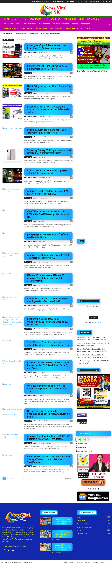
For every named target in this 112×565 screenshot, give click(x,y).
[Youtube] (110, 1)
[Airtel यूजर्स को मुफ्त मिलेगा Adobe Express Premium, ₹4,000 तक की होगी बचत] (12, 50)
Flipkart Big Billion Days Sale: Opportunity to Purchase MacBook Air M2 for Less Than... (48, 321)
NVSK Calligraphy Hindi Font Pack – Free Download (49, 88)
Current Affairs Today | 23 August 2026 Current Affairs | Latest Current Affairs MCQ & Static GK (92, 338)
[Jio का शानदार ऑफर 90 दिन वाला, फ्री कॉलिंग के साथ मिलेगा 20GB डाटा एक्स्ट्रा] (12, 239)
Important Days (53, 19)
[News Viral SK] (56, 9)
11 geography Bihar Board (50, 34)
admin (35, 52)
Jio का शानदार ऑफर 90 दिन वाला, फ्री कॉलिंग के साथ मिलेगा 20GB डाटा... (47, 236)
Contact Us (70, 1)
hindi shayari (26, 29)
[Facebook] (103, 1)
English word (30, 24)
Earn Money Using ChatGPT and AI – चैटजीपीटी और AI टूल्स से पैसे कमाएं (92, 362)
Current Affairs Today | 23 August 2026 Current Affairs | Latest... (63, 521)
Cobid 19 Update (11, 29)
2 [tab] (90, 489)
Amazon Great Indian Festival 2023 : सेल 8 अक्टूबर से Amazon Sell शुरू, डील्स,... (48, 437)
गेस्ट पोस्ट (75, 24)
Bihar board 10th (82, 524)
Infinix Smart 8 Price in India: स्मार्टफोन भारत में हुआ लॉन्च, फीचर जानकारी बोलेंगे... (47, 300)
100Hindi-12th (7, 34)
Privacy (96, 1)
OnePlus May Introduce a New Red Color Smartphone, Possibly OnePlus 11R (47, 388)
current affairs (36, 19)
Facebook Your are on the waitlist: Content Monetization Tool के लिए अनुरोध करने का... (48, 109)
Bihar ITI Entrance (61, 24)
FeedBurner (97, 322)
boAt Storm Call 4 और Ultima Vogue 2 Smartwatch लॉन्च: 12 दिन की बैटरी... (47, 67)
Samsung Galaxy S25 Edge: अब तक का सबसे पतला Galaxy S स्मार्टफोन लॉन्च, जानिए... (49, 152)
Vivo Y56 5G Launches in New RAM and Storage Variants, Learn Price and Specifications (48, 459)
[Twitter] (107, 1)
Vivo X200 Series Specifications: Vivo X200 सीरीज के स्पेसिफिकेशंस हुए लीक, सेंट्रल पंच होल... (48, 214)
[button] (108, 23)
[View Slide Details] (93, 470)
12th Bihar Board (82, 534)
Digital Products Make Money (78, 29)
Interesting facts (94, 19)
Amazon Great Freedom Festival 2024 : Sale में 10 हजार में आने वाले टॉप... (48, 192)
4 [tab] (95, 489)
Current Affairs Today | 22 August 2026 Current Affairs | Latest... (63, 547)
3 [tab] (93, 489)
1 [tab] (88, 489)
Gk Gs (81, 19)
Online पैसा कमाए (41, 29)
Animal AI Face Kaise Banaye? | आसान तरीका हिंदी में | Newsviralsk (47, 172)
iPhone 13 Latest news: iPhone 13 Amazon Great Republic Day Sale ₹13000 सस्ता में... (46, 278)
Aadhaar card (70, 19)
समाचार (24, 19)
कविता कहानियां (85, 24)
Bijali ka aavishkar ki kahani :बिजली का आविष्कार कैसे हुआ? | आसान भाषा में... (47, 131)
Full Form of (44, 24)
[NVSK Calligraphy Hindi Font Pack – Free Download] (12, 91)
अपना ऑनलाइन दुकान (56, 29)
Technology (28, 52)
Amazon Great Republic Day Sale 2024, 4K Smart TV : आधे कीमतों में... (48, 256)
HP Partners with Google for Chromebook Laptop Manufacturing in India (49, 413)
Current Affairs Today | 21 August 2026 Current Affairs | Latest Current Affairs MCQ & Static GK (92, 356)
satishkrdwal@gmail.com (18, 546)
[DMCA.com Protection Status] (93, 421)
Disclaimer (88, 1)
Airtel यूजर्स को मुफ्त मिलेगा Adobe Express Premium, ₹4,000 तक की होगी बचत (47, 47)
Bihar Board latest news (84, 527)
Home (6, 19)
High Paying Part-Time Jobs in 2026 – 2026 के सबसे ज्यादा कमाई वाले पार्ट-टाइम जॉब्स (93, 344)
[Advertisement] (93, 154)
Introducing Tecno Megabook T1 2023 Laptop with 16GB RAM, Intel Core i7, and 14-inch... (48, 365)
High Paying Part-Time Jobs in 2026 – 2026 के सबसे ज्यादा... (63, 534)
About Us (79, 1)
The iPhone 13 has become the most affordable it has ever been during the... (49, 344)
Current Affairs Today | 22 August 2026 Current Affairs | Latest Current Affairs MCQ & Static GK (92, 350)
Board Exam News (11, 24)
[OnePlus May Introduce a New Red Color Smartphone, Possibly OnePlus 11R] (12, 390)
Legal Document (58, 1)
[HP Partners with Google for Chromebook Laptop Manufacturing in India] (12, 415)
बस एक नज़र (15, 19)
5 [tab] (98, 489)
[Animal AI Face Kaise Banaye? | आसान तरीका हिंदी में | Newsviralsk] (12, 175)
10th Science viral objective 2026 (27, 34)
